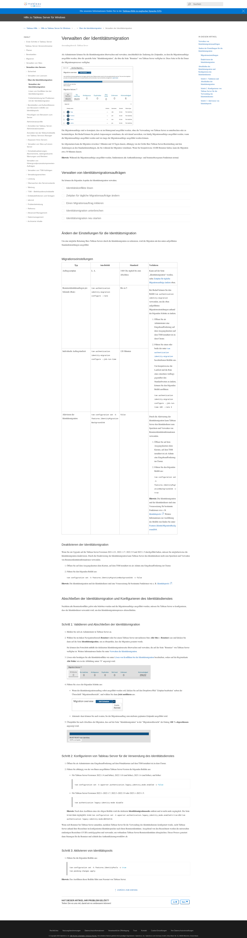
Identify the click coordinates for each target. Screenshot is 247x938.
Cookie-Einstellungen (159, 931)
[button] (63, 188)
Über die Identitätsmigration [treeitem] (39, 80)
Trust (135, 931)
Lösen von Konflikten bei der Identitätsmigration (134, 657)
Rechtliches (54, 931)
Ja (174, 902)
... (75, 28)
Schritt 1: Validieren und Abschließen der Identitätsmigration (210, 81)
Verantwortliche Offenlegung (118, 931)
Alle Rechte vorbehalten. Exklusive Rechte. (83, 936)
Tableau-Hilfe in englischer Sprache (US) (142, 11)
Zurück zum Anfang (127, 890)
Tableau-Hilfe (32, 28)
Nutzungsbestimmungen (72, 931)
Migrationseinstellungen (209, 55)
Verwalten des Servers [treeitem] (36, 67)
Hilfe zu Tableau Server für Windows (56, 28)
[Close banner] (243, 11)
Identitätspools (155, 514)
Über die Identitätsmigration (90, 28)
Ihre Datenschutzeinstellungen (182, 931)
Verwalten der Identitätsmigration (123, 651)
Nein (184, 902)
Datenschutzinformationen (94, 931)
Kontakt (144, 931)
